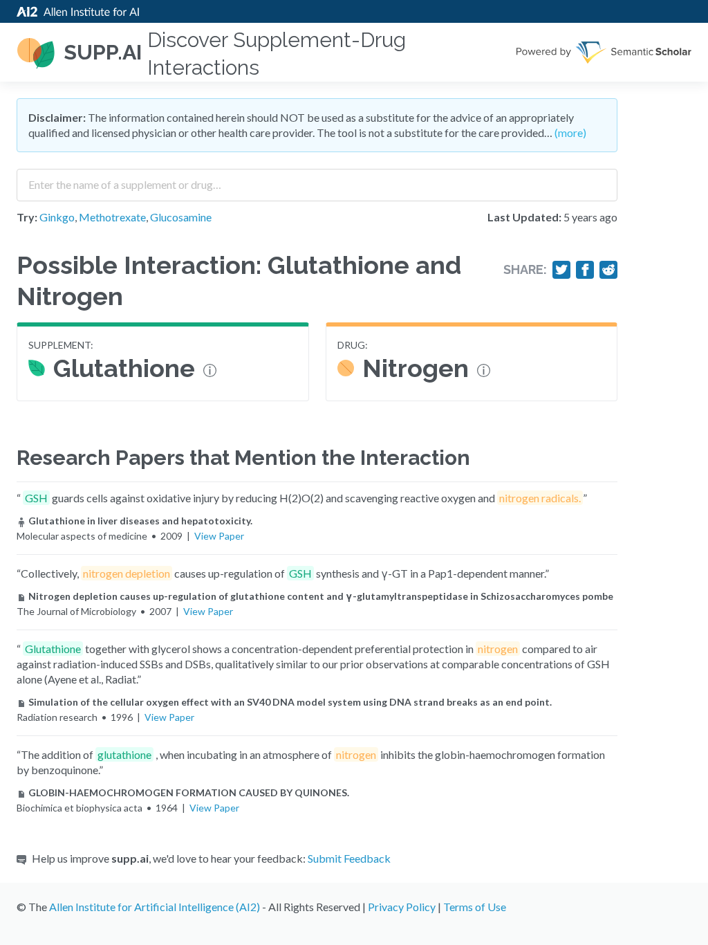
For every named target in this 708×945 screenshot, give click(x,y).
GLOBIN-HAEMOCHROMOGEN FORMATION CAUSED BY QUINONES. (188, 792)
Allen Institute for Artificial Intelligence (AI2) (154, 906)
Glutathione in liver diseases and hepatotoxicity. (140, 520)
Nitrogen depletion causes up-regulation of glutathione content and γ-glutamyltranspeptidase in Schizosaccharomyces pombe (320, 596)
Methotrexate (112, 216)
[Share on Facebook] (585, 270)
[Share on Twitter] (561, 270)
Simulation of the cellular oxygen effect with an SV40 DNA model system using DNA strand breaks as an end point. (290, 702)
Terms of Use (474, 906)
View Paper (219, 536)
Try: (27, 216)
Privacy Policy (402, 906)
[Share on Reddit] (608, 270)
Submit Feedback (349, 858)
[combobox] (317, 180)
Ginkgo (57, 216)
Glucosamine (181, 216)
